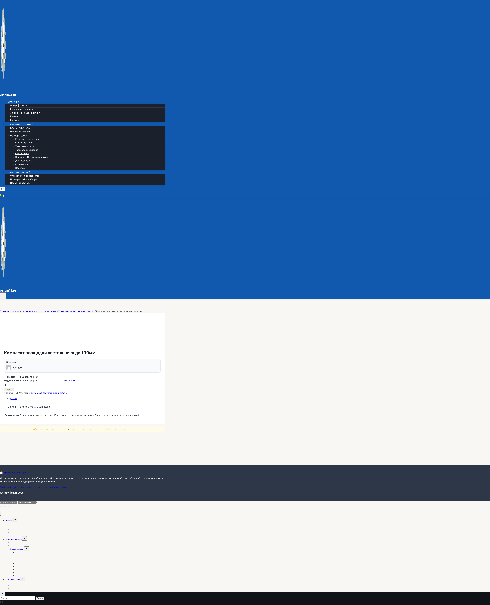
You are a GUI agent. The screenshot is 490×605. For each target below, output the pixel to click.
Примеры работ (17, 549)
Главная (8, 520)
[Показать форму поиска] (2, 189)
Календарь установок (21, 109)
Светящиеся (22, 153)
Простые (20, 168)
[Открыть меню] (3, 295)
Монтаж (11, 377)
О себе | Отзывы (19, 105)
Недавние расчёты (20, 131)
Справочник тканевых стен (24, 176)
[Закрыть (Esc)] (9, 506)
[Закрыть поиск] (2, 594)
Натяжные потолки (13, 539)
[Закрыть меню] (0, 513)
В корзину (9, 390)
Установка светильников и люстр (49, 393)
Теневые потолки (24, 146)
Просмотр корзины (8, 502)
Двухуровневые (23, 160)
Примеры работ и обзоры (23, 179)
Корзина (14, 120)
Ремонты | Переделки (27, 139)
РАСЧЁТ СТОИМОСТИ (22, 128)
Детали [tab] (13, 398)
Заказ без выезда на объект (25, 113)
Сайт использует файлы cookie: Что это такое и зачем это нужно (34, 487)
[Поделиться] (6, 506)
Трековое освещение (26, 150)
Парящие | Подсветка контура (31, 157)
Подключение (11, 380)
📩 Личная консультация (13, 472)
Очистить (71, 380)
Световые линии (24, 142)
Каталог (14, 116)
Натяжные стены (12, 579)
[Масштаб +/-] (1, 506)
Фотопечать (21, 164)
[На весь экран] (4, 506)
